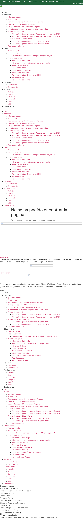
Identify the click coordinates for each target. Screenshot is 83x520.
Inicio (6, 12)
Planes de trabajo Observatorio (20, 39)
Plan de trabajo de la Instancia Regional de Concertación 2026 (36, 36)
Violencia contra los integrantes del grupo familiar (31, 63)
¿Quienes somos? (14, 17)
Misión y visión (13, 19)
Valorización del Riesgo (21, 80)
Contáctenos (9, 106)
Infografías (12, 99)
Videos (10, 104)
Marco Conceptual (15, 58)
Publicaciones (9, 89)
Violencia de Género (20, 65)
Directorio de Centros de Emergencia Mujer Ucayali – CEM (34, 56)
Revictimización (18, 77)
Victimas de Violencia (20, 73)
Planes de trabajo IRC (16, 31)
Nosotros (7, 15)
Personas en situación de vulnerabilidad (27, 75)
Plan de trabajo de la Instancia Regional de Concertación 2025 (36, 34)
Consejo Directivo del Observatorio (21, 24)
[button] (41, 109)
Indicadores (12, 85)
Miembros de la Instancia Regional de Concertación (28, 29)
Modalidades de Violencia (22, 70)
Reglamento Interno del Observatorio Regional (26, 22)
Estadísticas (8, 82)
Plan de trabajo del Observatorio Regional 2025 (30, 41)
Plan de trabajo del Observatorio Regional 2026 (30, 44)
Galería (10, 102)
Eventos (11, 94)
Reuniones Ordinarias (16, 46)
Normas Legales (14, 51)
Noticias (11, 92)
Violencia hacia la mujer (21, 60)
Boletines (11, 97)
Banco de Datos (14, 87)
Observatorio (9, 48)
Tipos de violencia (19, 68)
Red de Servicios (14, 53)
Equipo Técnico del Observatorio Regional (24, 27)
